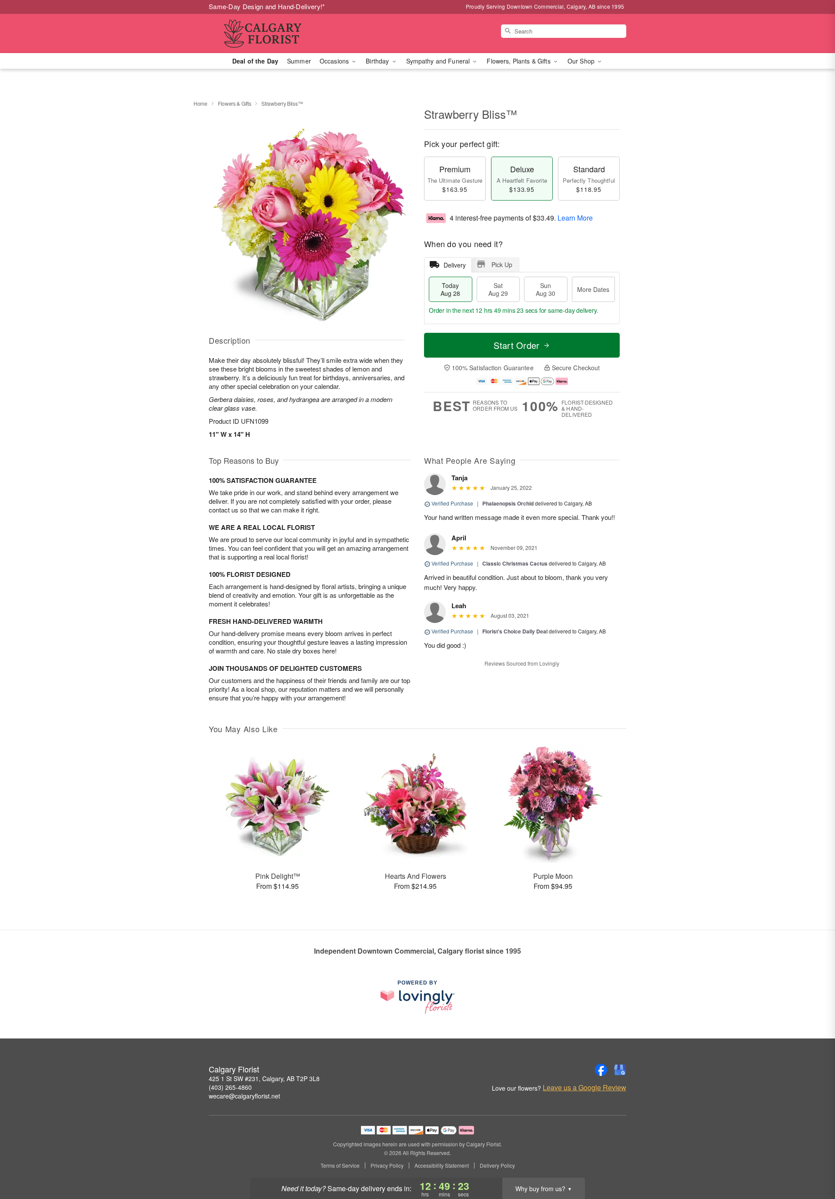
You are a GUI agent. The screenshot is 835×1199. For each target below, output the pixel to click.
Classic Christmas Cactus (515, 563)
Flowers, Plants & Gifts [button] (519, 61)
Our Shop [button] (582, 61)
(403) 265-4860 (230, 1087)
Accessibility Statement (441, 1165)
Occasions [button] (335, 61)
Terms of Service (340, 1165)
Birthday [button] (378, 61)
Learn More (575, 218)
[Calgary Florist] (271, 33)
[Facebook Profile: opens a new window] (601, 1070)
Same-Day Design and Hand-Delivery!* (267, 6)
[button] (812, 1162)
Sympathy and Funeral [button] (439, 61)
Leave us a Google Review (584, 1087)
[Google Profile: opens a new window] (620, 1070)
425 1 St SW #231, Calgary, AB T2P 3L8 (264, 1078)
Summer (299, 61)
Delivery (455, 265)
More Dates (593, 289)
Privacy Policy (387, 1165)
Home (200, 103)
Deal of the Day (255, 61)
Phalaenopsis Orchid (508, 503)
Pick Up (501, 264)
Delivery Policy (497, 1165)
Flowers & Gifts (234, 103)
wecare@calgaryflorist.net (244, 1096)
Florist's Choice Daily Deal (515, 631)
